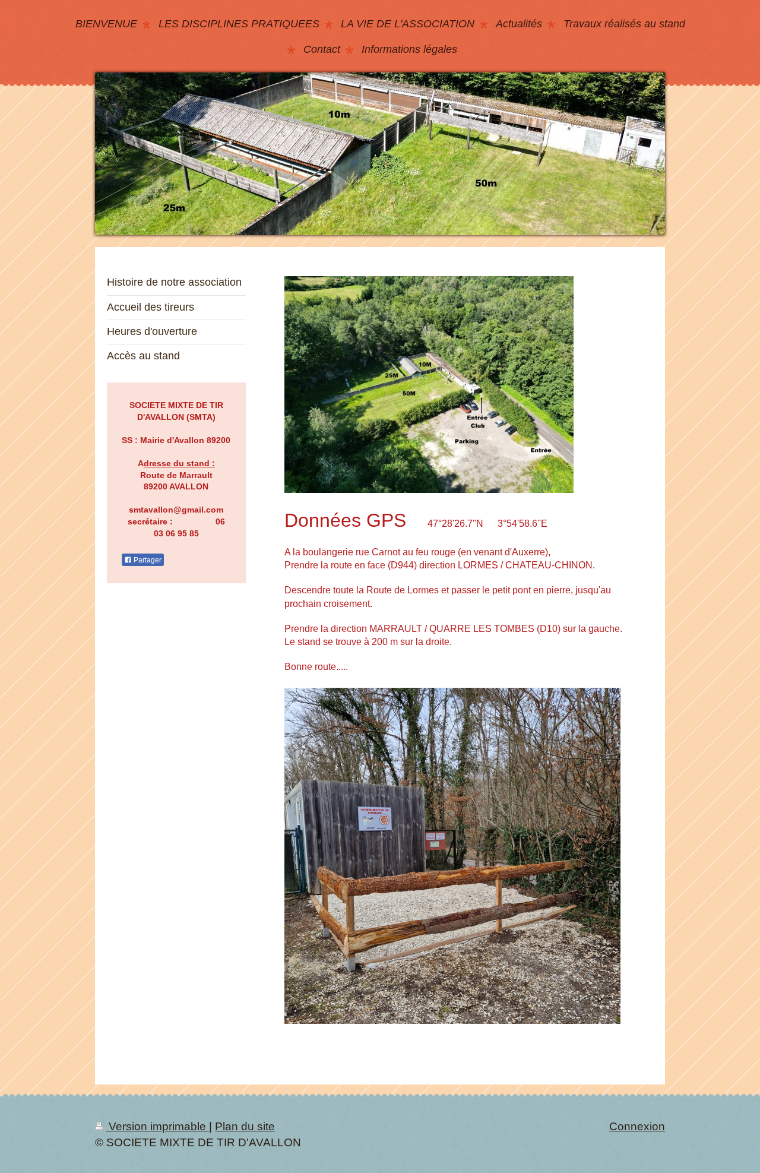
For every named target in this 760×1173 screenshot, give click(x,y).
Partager (147, 560)
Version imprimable (157, 1126)
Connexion (637, 1126)
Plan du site (245, 1126)
